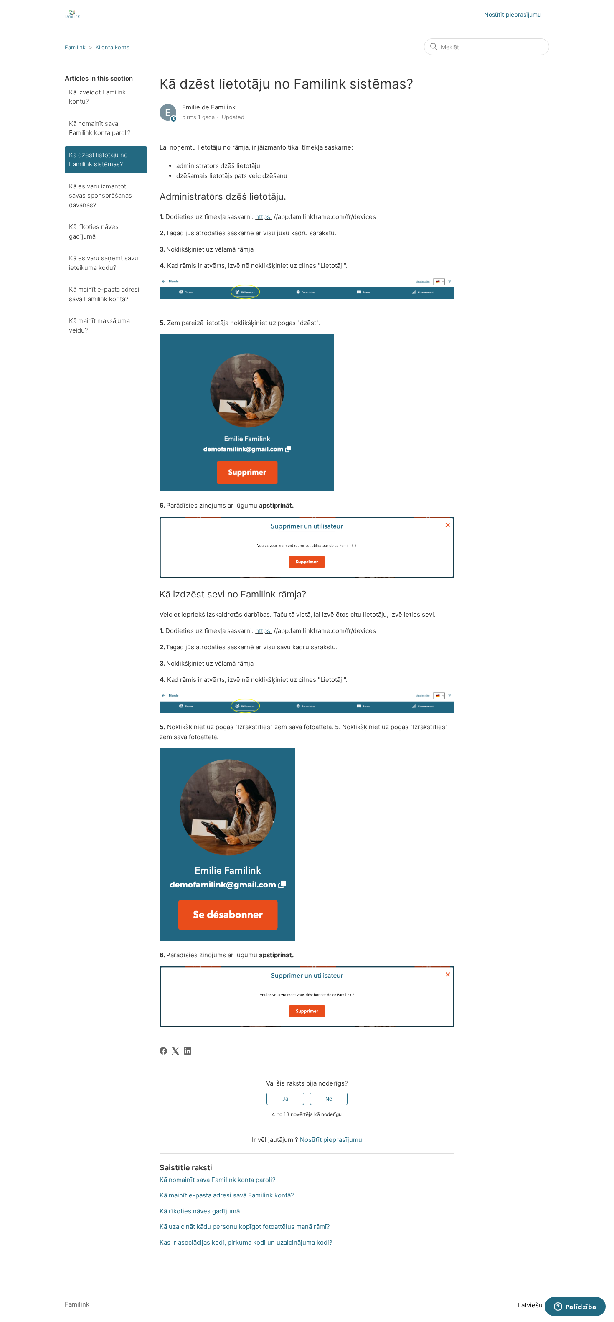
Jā (285, 1099)
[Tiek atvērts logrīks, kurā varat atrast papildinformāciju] (575, 1307)
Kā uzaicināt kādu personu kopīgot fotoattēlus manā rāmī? (245, 1226)
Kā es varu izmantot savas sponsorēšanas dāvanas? (100, 195)
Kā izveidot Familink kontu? (97, 97)
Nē (328, 1099)
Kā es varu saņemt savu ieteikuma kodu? (103, 263)
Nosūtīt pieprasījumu (512, 14)
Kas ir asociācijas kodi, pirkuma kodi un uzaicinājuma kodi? (246, 1242)
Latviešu (531, 1305)
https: (263, 217)
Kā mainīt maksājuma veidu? (99, 325)
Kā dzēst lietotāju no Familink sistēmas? (98, 159)
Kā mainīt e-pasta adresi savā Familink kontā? (104, 294)
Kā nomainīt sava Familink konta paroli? (99, 128)
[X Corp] (175, 1051)
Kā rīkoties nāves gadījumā (94, 231)
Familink (75, 47)
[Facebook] (163, 1051)
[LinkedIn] (187, 1051)
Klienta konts (112, 47)
